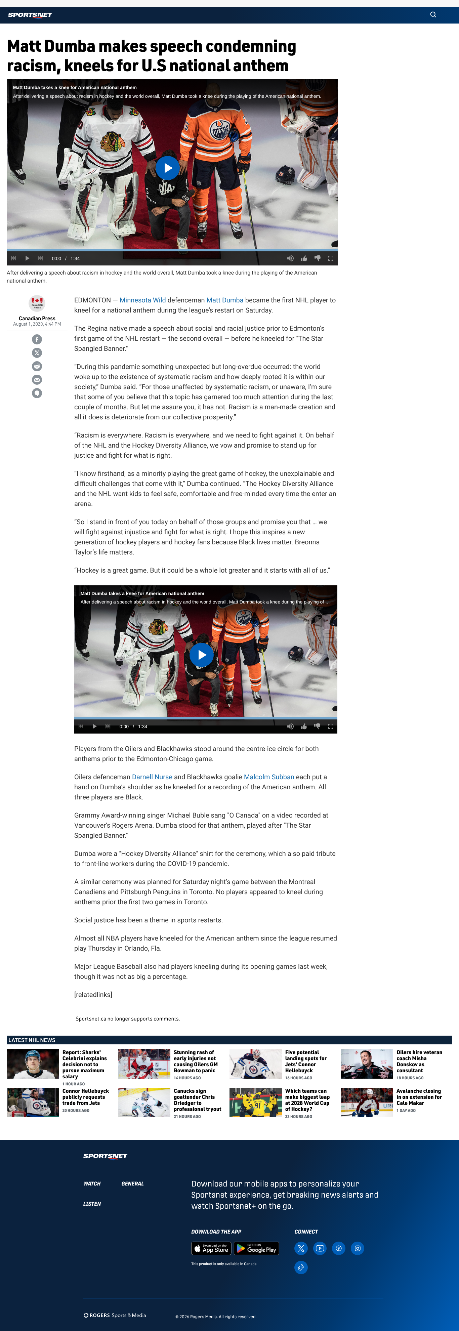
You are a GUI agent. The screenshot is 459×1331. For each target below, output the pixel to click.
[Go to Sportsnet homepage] (30, 16)
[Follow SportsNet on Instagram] (357, 1248)
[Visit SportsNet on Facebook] (338, 1248)
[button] (433, 15)
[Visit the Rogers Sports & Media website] (115, 1315)
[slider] (172, 250)
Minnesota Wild (143, 300)
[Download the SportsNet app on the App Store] (211, 1248)
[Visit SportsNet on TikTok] (301, 1267)
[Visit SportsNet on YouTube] (320, 1248)
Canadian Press (37, 318)
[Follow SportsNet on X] (301, 1248)
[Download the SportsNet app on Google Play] (256, 1248)
